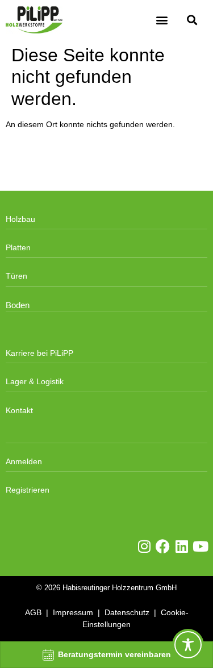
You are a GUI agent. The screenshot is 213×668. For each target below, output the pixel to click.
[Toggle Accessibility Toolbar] (188, 644)
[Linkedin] (181, 546)
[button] (162, 20)
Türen (16, 275)
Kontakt (19, 410)
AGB (33, 612)
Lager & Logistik (35, 381)
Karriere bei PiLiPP (39, 353)
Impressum (73, 612)
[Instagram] (144, 546)
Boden (18, 305)
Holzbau (20, 219)
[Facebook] (163, 546)
